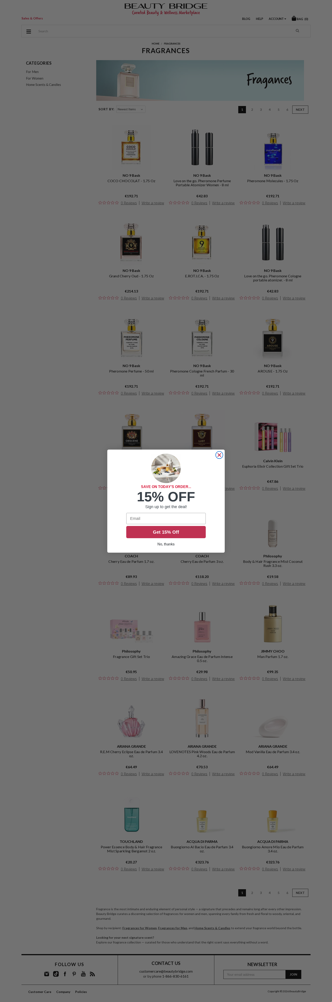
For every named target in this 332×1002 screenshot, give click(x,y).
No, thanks (166, 544)
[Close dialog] (219, 455)
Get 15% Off (166, 532)
